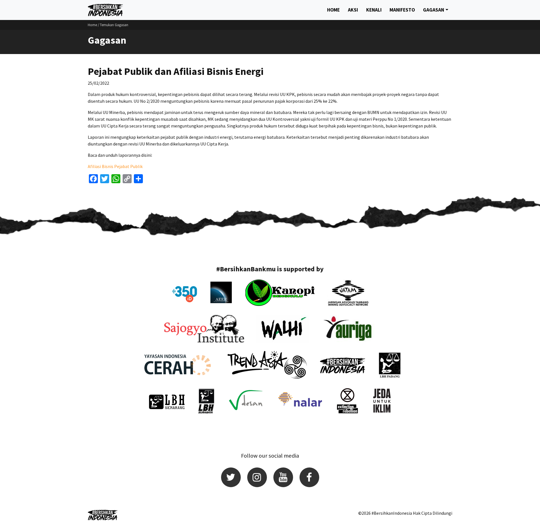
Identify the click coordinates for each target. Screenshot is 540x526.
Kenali (374, 10)
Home (333, 10)
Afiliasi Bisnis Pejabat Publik (115, 166)
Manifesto (402, 10)
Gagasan (433, 10)
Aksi (353, 10)
